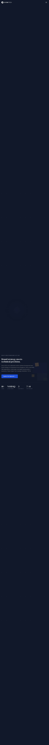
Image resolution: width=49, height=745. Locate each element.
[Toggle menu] (46, 2)
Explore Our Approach (9, 376)
